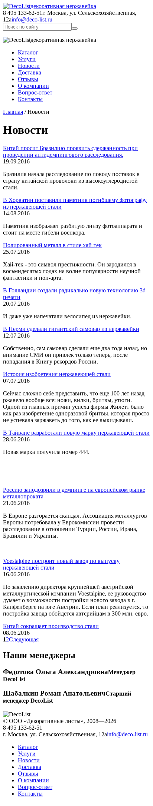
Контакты (30, 99)
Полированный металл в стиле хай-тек (52, 245)
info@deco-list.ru (32, 19)
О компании (33, 86)
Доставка (29, 72)
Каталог (28, 52)
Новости (29, 66)
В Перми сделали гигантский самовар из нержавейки (71, 329)
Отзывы (28, 79)
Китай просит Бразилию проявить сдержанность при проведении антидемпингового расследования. (70, 151)
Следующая (24, 639)
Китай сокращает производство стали (51, 626)
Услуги (27, 59)
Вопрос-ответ (35, 92)
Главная (13, 112)
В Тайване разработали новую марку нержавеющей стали (76, 432)
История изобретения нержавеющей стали (57, 374)
